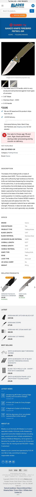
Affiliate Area (28, 490)
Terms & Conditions (10, 488)
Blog (6, 476)
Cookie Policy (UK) (25, 476)
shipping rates (21, 127)
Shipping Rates (8, 490)
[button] (2, 5)
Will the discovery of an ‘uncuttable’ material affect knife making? (18, 415)
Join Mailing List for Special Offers (14, 475)
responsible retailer (7, 455)
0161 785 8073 (23, 1)
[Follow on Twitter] (10, 461)
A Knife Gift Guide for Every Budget (18, 402)
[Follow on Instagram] (6, 461)
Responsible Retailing (17, 473)
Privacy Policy (18, 490)
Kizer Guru (22, 294)
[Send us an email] (13, 461)
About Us (31, 475)
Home (10, 35)
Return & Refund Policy (24, 488)
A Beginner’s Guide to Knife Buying (18, 408)
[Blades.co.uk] (17, 6)
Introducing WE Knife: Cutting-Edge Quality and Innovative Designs (18, 395)
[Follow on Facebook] (3, 461)
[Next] (31, 58)
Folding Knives (21, 35)
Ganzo (8, 156)
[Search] (32, 11)
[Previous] (4, 58)
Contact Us (14, 476)
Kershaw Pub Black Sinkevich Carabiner (8, 294)
